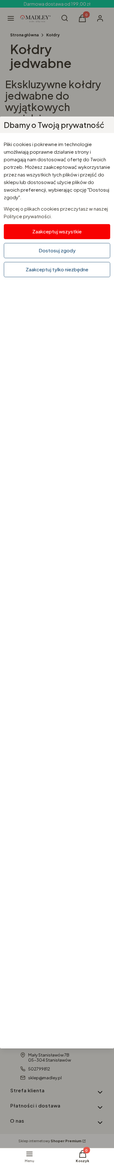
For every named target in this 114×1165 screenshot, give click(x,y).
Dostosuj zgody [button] (57, 250)
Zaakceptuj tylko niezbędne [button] (57, 269)
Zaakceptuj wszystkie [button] (57, 231)
